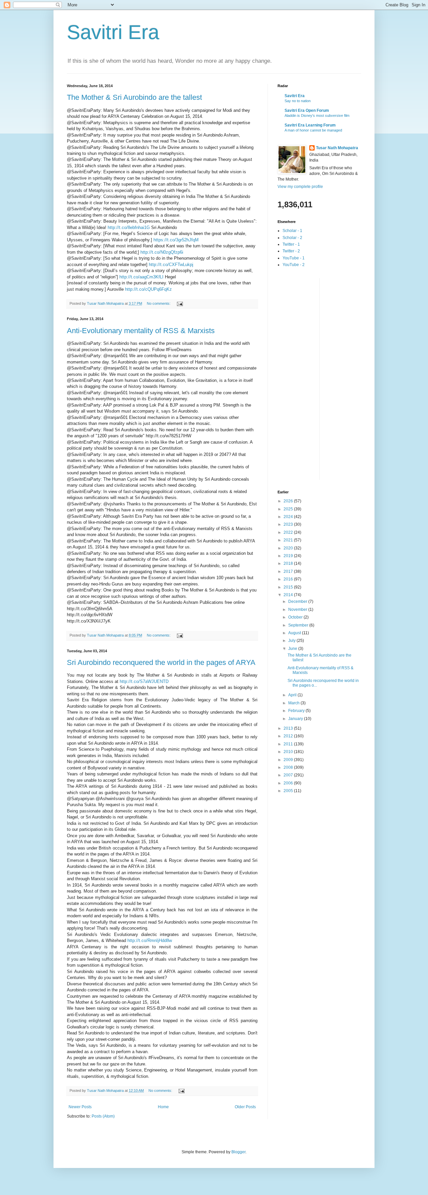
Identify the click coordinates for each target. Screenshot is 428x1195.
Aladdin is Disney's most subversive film (317, 115)
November (298, 609)
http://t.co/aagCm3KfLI (141, 276)
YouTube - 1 (294, 258)
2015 (289, 587)
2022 (289, 532)
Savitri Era (113, 32)
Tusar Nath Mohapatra (337, 148)
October (296, 617)
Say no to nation (298, 101)
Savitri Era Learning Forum (310, 125)
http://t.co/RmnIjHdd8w (149, 940)
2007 (289, 775)
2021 (289, 540)
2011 (289, 744)
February (297, 710)
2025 (289, 509)
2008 (289, 767)
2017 (289, 571)
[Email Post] (179, 303)
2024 (289, 516)
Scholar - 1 (292, 230)
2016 (289, 579)
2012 (289, 736)
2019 (289, 555)
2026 (289, 501)
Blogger (238, 1152)
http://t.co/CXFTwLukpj (171, 264)
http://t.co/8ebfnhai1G (129, 227)
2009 (289, 759)
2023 (289, 524)
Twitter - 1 (291, 244)
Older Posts (245, 1107)
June (293, 648)
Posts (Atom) (103, 1116)
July (292, 640)
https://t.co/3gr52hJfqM (176, 239)
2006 (289, 783)
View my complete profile (300, 186)
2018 (289, 563)
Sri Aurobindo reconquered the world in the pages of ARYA (161, 662)
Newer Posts (80, 1107)
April (293, 695)
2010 (289, 751)
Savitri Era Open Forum (307, 110)
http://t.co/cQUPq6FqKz (148, 289)
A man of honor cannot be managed (313, 130)
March (294, 703)
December (298, 601)
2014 (289, 594)
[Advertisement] (304, 378)
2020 (289, 548)
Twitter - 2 (291, 251)
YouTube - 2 (294, 264)
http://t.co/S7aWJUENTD (144, 681)
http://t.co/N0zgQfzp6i (161, 252)
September (298, 625)
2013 (289, 728)
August (295, 633)
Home (163, 1107)
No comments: (159, 303)
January (296, 718)
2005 (289, 790)
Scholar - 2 (292, 237)
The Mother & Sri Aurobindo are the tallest (134, 97)
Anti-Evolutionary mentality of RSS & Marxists (141, 330)
